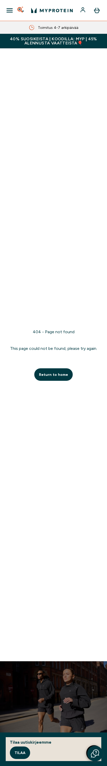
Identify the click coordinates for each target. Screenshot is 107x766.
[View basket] (97, 10)
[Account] (83, 10)
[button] (95, 753)
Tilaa (20, 753)
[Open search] (21, 10)
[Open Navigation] (9, 10)
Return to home (53, 374)
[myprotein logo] (52, 10)
